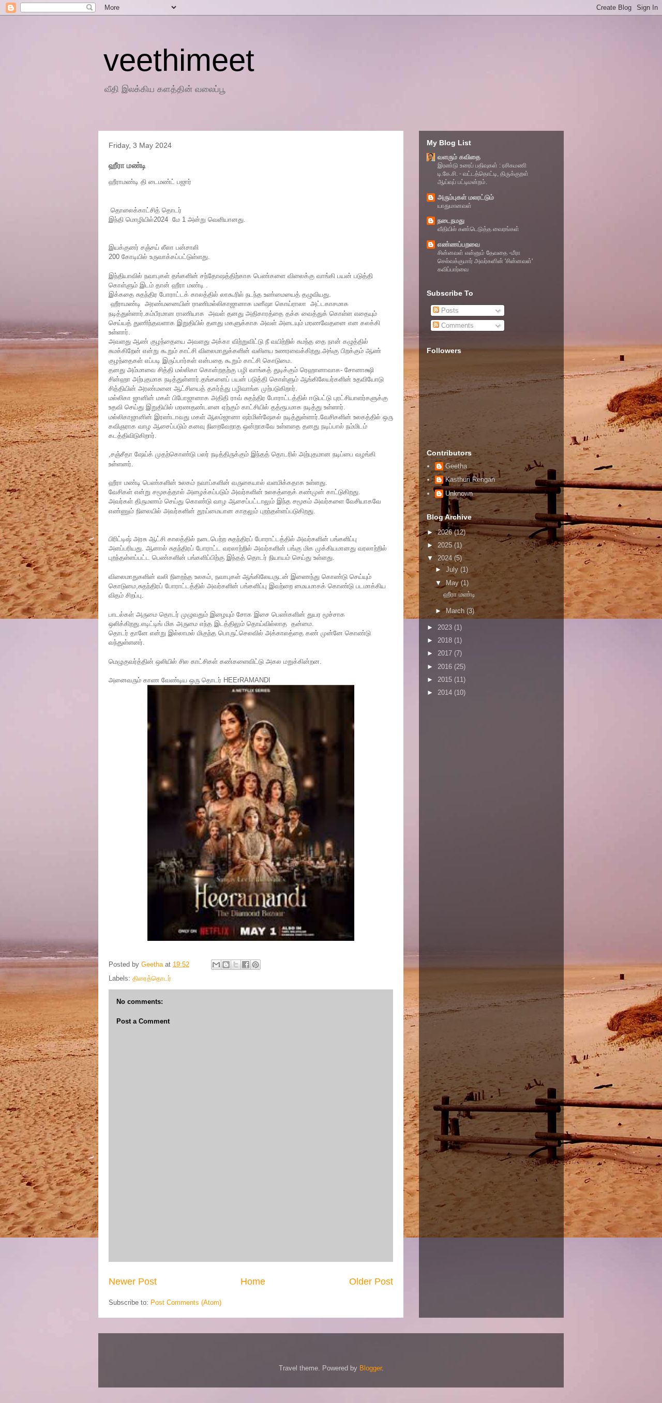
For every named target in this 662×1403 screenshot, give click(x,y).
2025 (446, 545)
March (456, 611)
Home (252, 1281)
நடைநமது (451, 220)
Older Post (371, 1281)
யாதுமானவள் (455, 205)
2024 (446, 558)
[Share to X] (236, 964)
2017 (446, 653)
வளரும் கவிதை (459, 157)
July (453, 569)
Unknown (459, 493)
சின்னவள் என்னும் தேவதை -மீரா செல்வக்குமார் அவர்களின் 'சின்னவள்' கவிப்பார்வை (485, 261)
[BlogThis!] (226, 964)
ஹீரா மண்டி (459, 594)
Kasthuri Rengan (470, 479)
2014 (446, 692)
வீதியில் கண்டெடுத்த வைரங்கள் (478, 229)
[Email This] (216, 964)
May (453, 583)
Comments (456, 325)
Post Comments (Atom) (186, 1302)
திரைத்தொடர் (151, 978)
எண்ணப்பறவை (459, 244)
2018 (446, 640)
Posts (449, 310)
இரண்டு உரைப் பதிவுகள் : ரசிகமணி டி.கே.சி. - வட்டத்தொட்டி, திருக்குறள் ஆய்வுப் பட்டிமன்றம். (483, 174)
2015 (446, 679)
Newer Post (133, 1281)
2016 (446, 666)
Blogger (370, 1368)
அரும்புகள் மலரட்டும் (466, 197)
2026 (446, 532)
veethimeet (178, 60)
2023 (446, 627)
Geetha (456, 466)
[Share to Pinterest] (255, 964)
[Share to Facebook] (245, 964)
